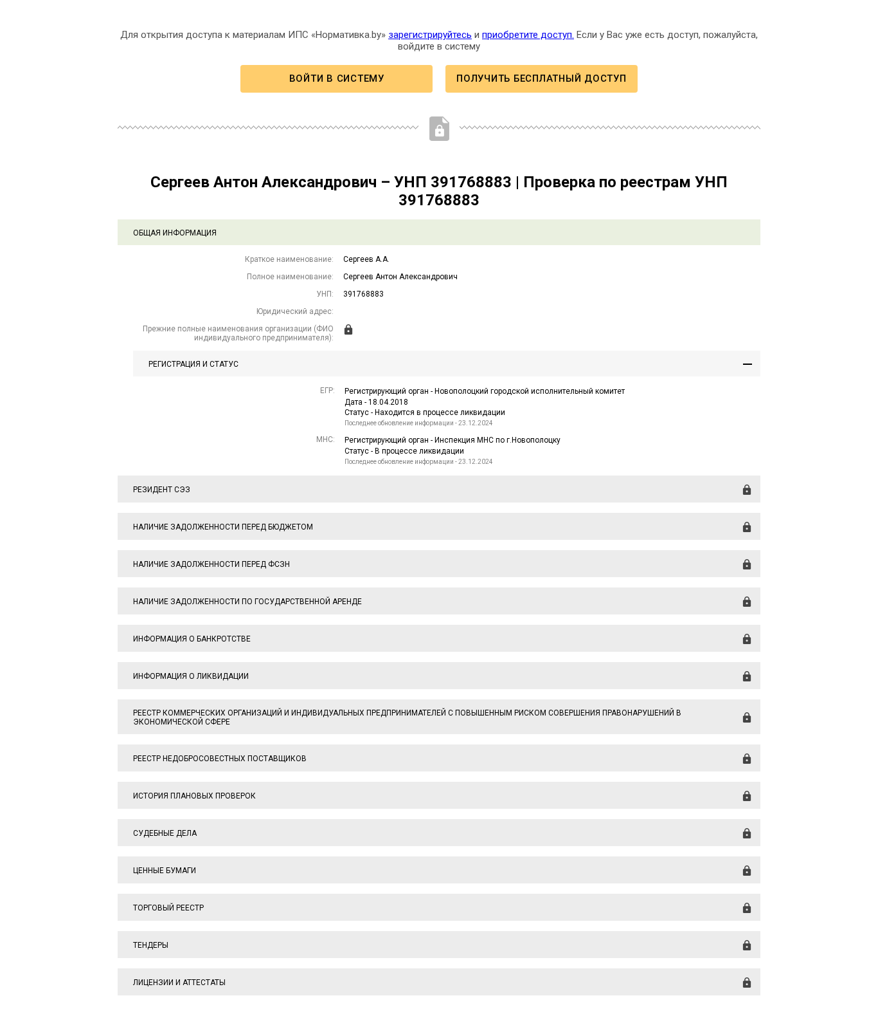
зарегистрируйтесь (430, 35)
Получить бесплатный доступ (541, 78)
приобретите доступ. (528, 35)
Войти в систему (336, 78)
